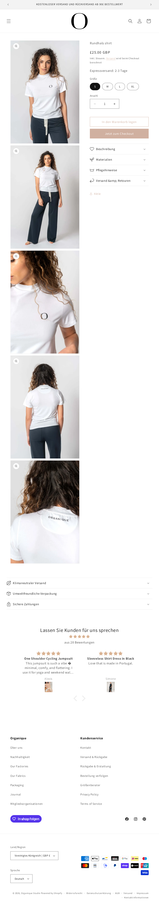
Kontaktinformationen (136, 897)
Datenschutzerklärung (99, 893)
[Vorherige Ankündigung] (8, 4)
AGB (117, 893)
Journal (15, 794)
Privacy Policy (89, 794)
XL (133, 86)
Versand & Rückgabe (93, 757)
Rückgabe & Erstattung (95, 766)
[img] (79, 637)
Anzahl (94, 95)
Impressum (143, 893)
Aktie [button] (97, 194)
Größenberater (90, 785)
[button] (8, 21)
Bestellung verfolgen (94, 776)
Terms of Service (91, 804)
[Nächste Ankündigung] (150, 4)
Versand (111, 58)
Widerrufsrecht (74, 893)
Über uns (16, 747)
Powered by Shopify (51, 893)
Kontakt (85, 747)
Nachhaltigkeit (20, 757)
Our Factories (19, 766)
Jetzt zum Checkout (119, 134)
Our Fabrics (18, 776)
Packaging (17, 785)
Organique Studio (30, 893)
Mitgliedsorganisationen (26, 804)
